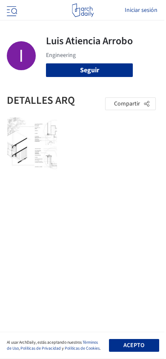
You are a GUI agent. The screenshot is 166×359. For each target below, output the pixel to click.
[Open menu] (11, 10)
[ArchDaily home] (83, 10)
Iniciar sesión (141, 10)
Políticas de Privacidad (40, 348)
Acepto (133, 345)
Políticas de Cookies (82, 348)
